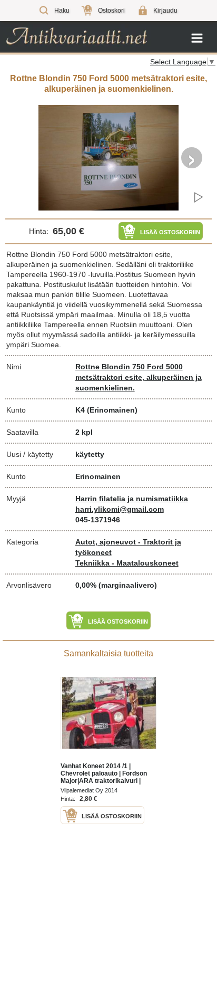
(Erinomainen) (112, 410)
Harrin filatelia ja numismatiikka (131, 498)
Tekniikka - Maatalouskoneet (127, 563)
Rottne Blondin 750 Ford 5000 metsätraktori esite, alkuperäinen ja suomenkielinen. (138, 377)
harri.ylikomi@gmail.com (119, 509)
